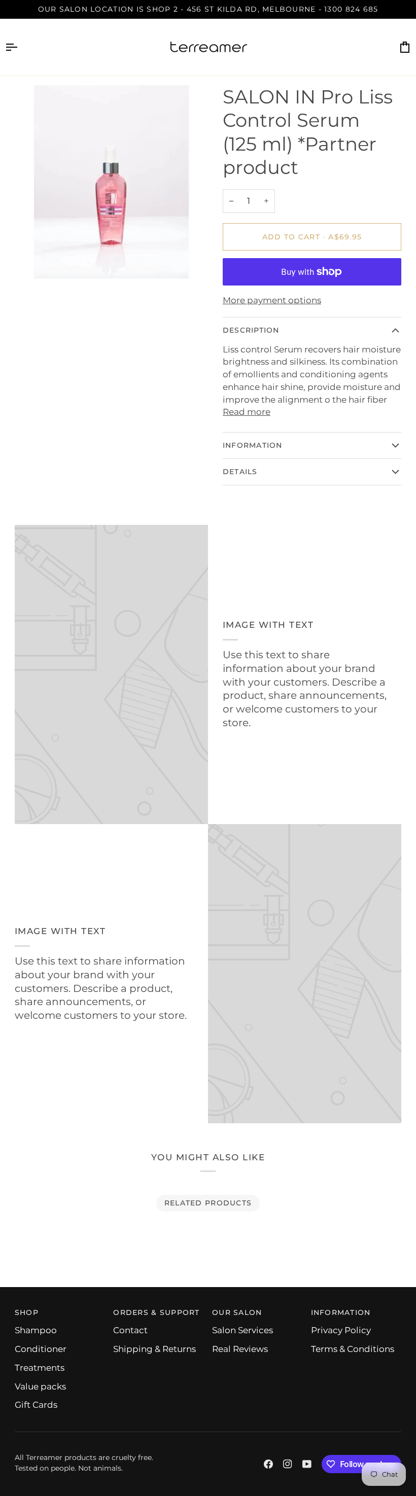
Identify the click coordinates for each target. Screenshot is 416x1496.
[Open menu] (20, 47)
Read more (246, 412)
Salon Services (242, 1330)
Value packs (40, 1386)
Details (240, 471)
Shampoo (36, 1330)
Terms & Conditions (352, 1349)
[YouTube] (306, 1464)
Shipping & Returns (154, 1349)
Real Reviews (240, 1349)
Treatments (39, 1368)
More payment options (272, 300)
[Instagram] (287, 1464)
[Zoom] (34, 259)
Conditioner (40, 1349)
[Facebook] (268, 1464)
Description (251, 330)
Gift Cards (36, 1405)
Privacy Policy (341, 1330)
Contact (130, 1330)
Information (253, 445)
